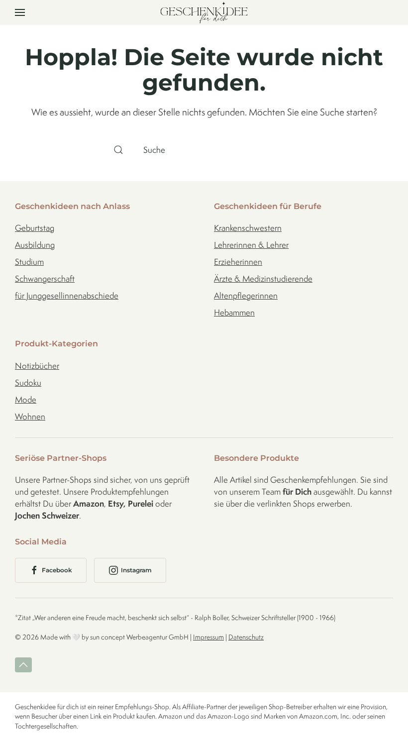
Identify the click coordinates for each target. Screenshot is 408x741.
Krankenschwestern (248, 227)
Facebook (57, 570)
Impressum (208, 637)
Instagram (136, 570)
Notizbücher (37, 365)
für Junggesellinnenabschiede (66, 295)
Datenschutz (246, 637)
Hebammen (234, 312)
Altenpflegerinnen (246, 295)
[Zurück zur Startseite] (204, 12)
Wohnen (30, 416)
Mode (25, 399)
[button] (20, 12)
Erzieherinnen (238, 261)
